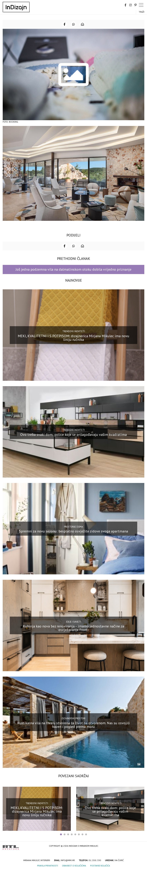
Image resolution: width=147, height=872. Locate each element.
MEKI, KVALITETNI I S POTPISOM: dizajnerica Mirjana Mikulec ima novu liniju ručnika (73, 337)
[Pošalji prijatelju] (82, 24)
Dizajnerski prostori (73, 718)
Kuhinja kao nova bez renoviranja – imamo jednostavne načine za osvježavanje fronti (73, 628)
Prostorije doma (73, 526)
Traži (141, 11)
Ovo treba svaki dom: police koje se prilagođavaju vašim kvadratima (73, 434)
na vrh (140, 846)
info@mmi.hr (68, 860)
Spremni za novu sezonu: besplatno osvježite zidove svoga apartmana (73, 531)
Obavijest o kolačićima (74, 865)
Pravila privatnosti (47, 865)
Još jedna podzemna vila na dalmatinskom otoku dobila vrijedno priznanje (73, 269)
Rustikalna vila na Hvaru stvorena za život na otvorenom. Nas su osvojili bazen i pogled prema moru (73, 725)
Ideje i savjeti (73, 621)
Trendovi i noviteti (73, 331)
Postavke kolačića (100, 865)
